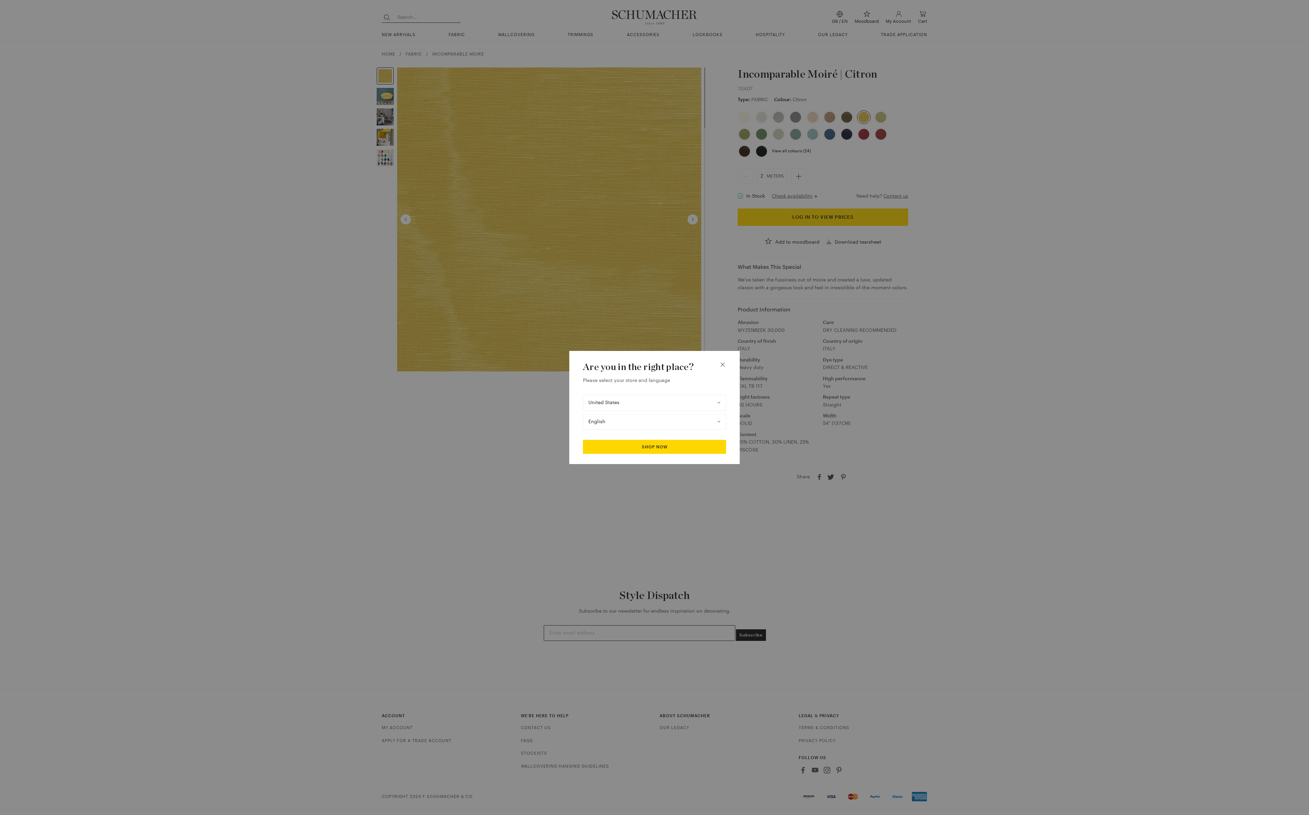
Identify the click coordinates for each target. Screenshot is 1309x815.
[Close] (722, 364)
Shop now (654, 447)
